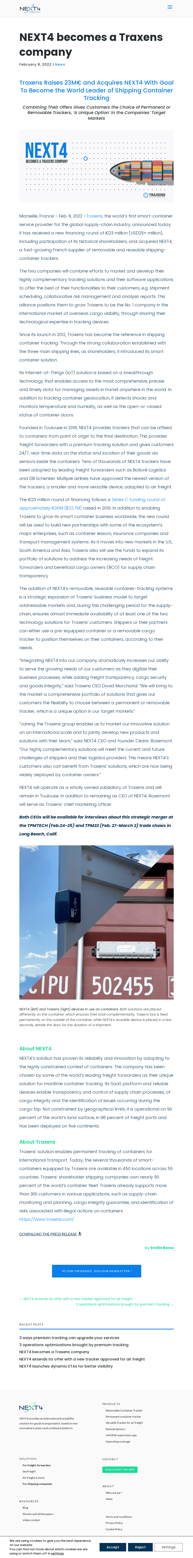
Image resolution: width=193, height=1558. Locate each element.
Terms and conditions (119, 1516)
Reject (140, 1547)
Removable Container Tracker (124, 1410)
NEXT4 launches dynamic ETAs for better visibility (66, 1366)
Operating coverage (118, 1441)
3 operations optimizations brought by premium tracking (74, 1345)
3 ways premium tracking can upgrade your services (69, 1338)
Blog (25, 1507)
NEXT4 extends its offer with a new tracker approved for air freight (82, 1359)
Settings (169, 1547)
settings (57, 1553)
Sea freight (29, 1471)
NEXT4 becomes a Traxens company (54, 1352)
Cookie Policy (114, 1529)
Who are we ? (114, 1493)
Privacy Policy (114, 1523)
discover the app (120, 1469)
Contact (110, 1459)
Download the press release (48, 1234)
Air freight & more (33, 1477)
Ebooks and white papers (38, 1514)
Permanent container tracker (123, 1416)
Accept (113, 1547)
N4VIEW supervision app (121, 1435)
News (60, 64)
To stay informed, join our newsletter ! (97, 1271)
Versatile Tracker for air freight (124, 1422)
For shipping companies (37, 1484)
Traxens (94, 216)
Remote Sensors (115, 1429)
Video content (31, 1520)
